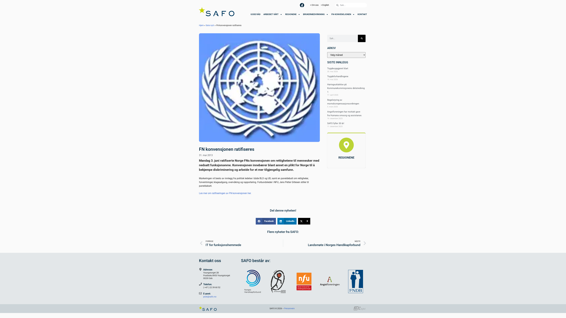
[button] (266, 221)
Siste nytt (210, 25)
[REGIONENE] (346, 145)
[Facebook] (302, 5)
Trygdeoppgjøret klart (337, 68)
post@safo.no (209, 296)
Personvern (289, 308)
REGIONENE (346, 157)
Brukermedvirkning (314, 14)
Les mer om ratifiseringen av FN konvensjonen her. (225, 193)
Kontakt (362, 14)
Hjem (201, 25)
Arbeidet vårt (271, 14)
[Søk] (362, 38)
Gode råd (255, 14)
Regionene (291, 14)
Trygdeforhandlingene (337, 76)
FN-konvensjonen (341, 14)
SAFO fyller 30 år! (335, 123)
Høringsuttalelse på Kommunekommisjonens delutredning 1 (346, 88)
